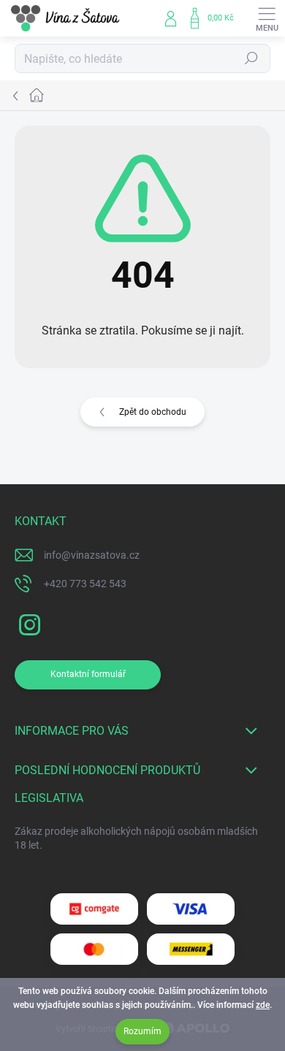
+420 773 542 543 (85, 583)
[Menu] (266, 18)
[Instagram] (27, 622)
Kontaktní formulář (88, 674)
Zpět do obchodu (152, 412)
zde (263, 1005)
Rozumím (142, 1031)
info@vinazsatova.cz (92, 555)
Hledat (251, 58)
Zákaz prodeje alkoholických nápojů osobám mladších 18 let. (136, 838)
